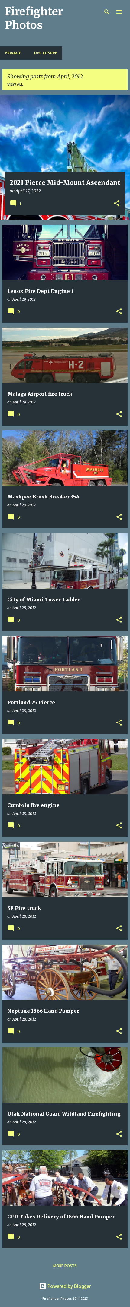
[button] (116, 204)
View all (15, 84)
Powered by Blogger (68, 1286)
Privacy (13, 53)
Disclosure (45, 53)
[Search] (107, 12)
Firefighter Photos (34, 18)
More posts (65, 1266)
